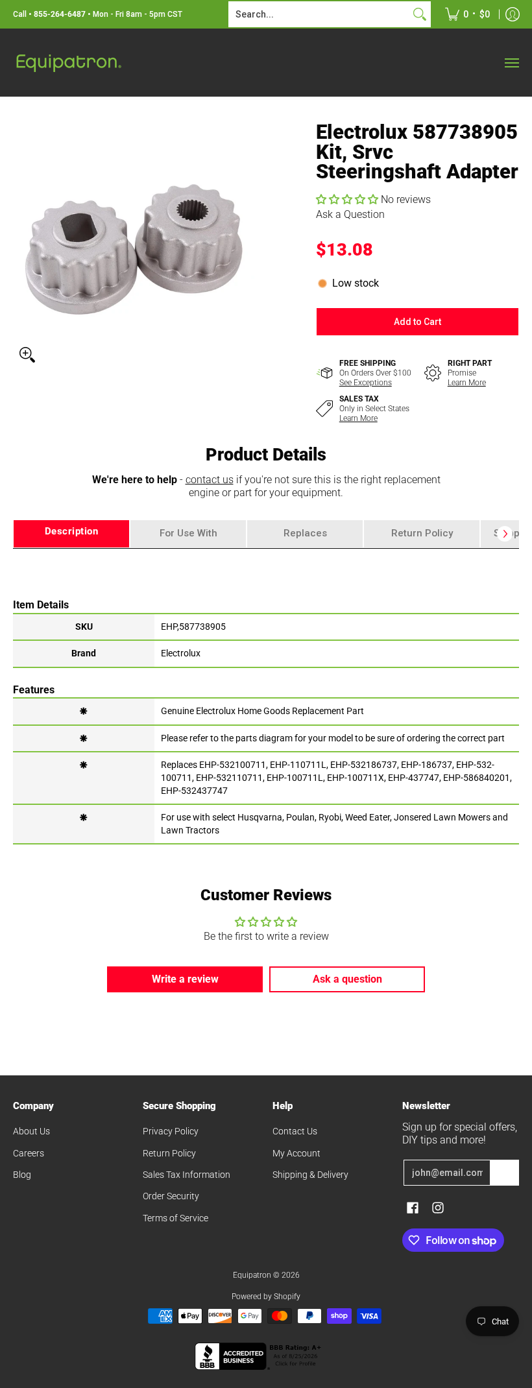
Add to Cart (417, 322)
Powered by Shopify (266, 1296)
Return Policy (169, 1153)
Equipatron (252, 1275)
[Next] (504, 534)
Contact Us (294, 1131)
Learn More (467, 382)
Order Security (171, 1196)
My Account (296, 1153)
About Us (31, 1131)
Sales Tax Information (186, 1174)
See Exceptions (365, 382)
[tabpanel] (266, 695)
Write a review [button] (185, 979)
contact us (210, 479)
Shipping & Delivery (310, 1174)
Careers (28, 1153)
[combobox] (319, 14)
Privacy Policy (171, 1131)
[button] (348, 199)
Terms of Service (175, 1218)
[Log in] (513, 14)
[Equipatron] (68, 63)
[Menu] (511, 63)
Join (504, 1172)
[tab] (71, 533)
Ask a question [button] (347, 979)
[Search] (419, 14)
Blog (22, 1174)
